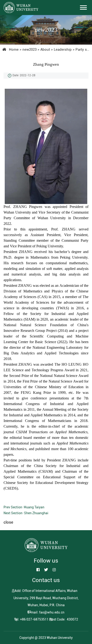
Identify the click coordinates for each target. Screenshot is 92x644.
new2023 (29, 49)
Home (14, 49)
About (45, 49)
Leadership (63, 49)
